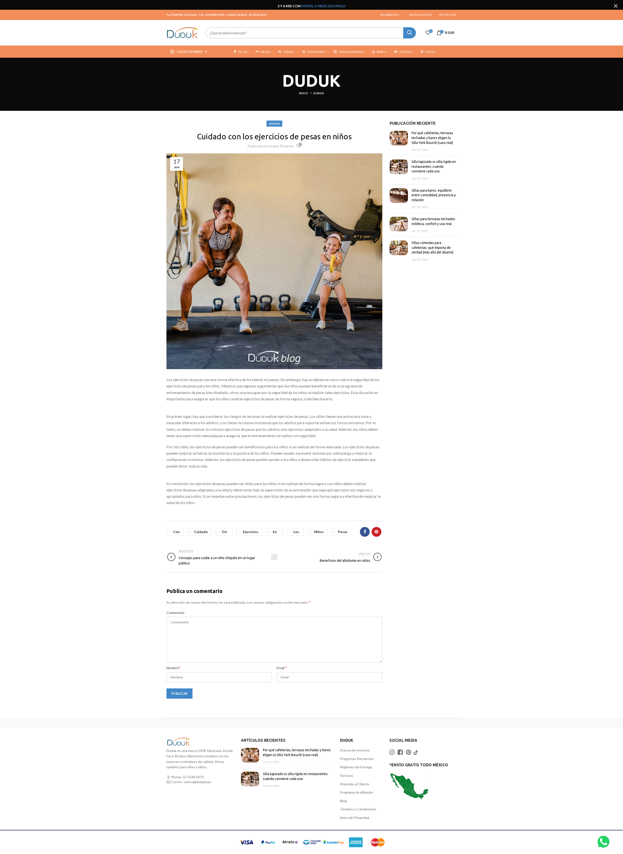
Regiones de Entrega (356, 767)
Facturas (346, 775)
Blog (343, 801)
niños (319, 532)
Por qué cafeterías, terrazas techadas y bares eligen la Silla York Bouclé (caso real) (432, 137)
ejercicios (250, 532)
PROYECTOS (447, 15)
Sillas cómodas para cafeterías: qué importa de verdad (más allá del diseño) (432, 247)
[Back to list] (274, 557)
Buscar (409, 32)
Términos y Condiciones (358, 809)
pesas (343, 532)
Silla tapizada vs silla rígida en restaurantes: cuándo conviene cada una (434, 166)
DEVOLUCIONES (420, 15)
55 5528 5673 (193, 777)
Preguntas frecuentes (357, 759)
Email (282, 667)
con (176, 532)
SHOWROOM (389, 15)
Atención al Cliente (354, 784)
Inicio (304, 93)
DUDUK (318, 93)
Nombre (173, 667)
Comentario (175, 612)
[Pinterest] (376, 532)
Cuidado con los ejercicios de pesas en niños (274, 136)
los (296, 532)
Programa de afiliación (356, 792)
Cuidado (201, 532)
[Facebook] (365, 532)
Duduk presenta (281, 146)
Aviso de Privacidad (354, 818)
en (275, 532)
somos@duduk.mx (197, 782)
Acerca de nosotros (355, 750)
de (224, 532)
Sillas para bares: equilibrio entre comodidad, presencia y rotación (434, 195)
